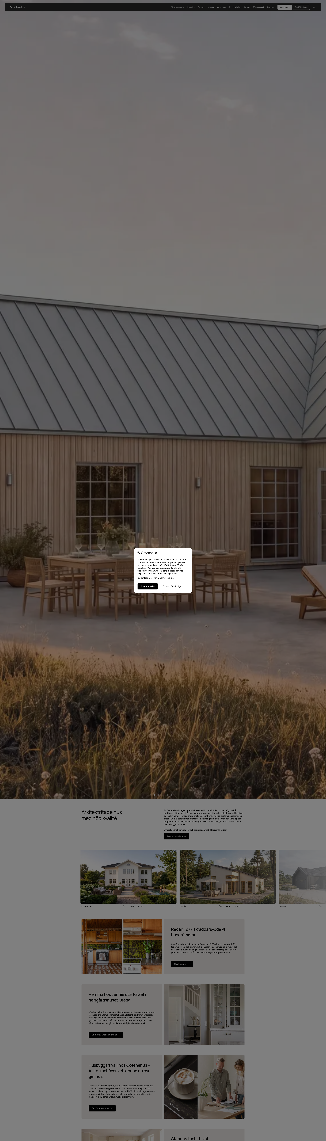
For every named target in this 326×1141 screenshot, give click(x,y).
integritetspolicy (165, 577)
